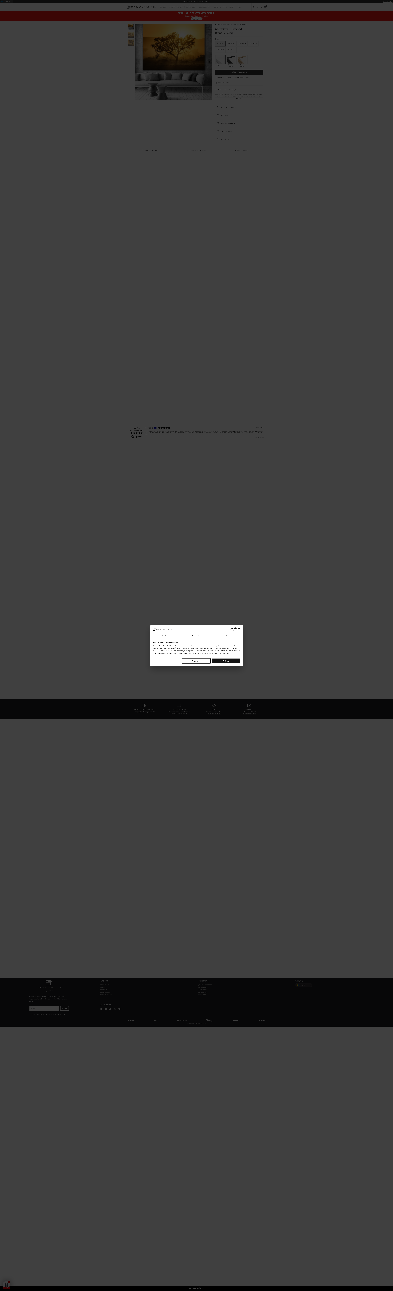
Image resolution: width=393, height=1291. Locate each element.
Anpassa (195, 661)
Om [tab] (227, 636)
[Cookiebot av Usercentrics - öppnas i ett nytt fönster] (231, 629)
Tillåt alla (226, 661)
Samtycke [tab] (165, 636)
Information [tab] (196, 636)
